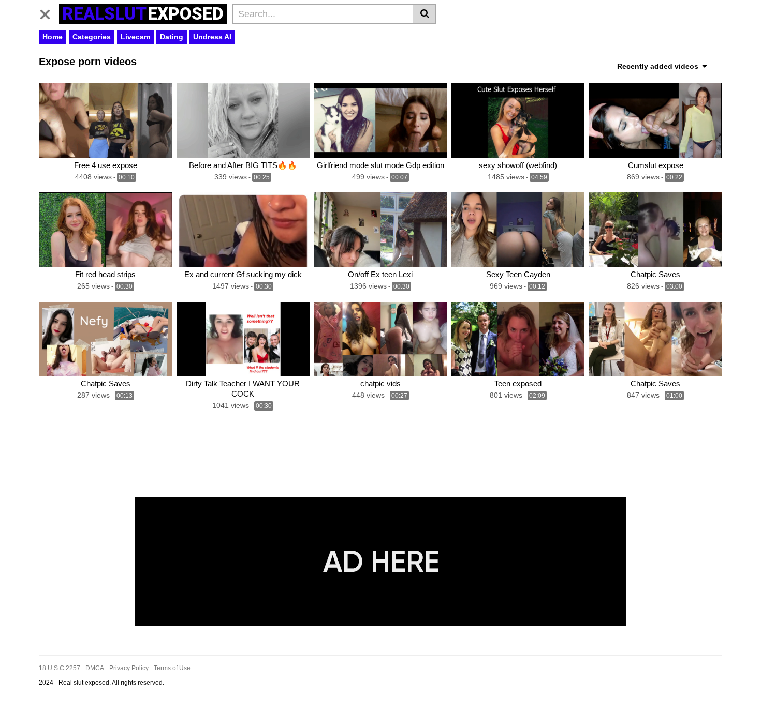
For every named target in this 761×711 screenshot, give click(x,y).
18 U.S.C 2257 (59, 668)
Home (52, 37)
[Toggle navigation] (49, 12)
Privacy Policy (129, 668)
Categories (91, 37)
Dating (171, 37)
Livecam (135, 37)
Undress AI (212, 37)
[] (424, 14)
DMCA (94, 668)
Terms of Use (172, 668)
